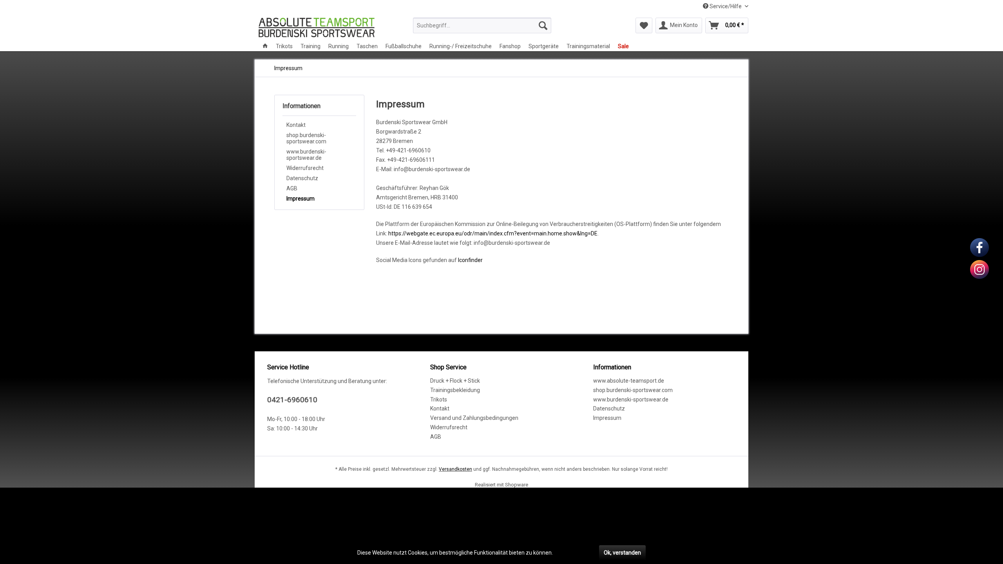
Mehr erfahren (572, 553)
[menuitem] (482, 25)
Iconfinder (470, 260)
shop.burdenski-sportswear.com (306, 138)
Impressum (300, 198)
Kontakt (296, 125)
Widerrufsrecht (305, 168)
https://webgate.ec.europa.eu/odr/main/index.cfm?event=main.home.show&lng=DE (492, 233)
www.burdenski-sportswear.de (306, 154)
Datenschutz (302, 178)
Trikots (438, 399)
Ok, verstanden (622, 553)
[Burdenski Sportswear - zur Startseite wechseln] (317, 27)
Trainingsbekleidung (455, 390)
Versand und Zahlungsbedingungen (474, 418)
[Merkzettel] (643, 25)
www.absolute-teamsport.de (628, 381)
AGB (291, 188)
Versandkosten (455, 469)
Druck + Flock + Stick (455, 381)
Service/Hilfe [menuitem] (725, 6)
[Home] (265, 46)
